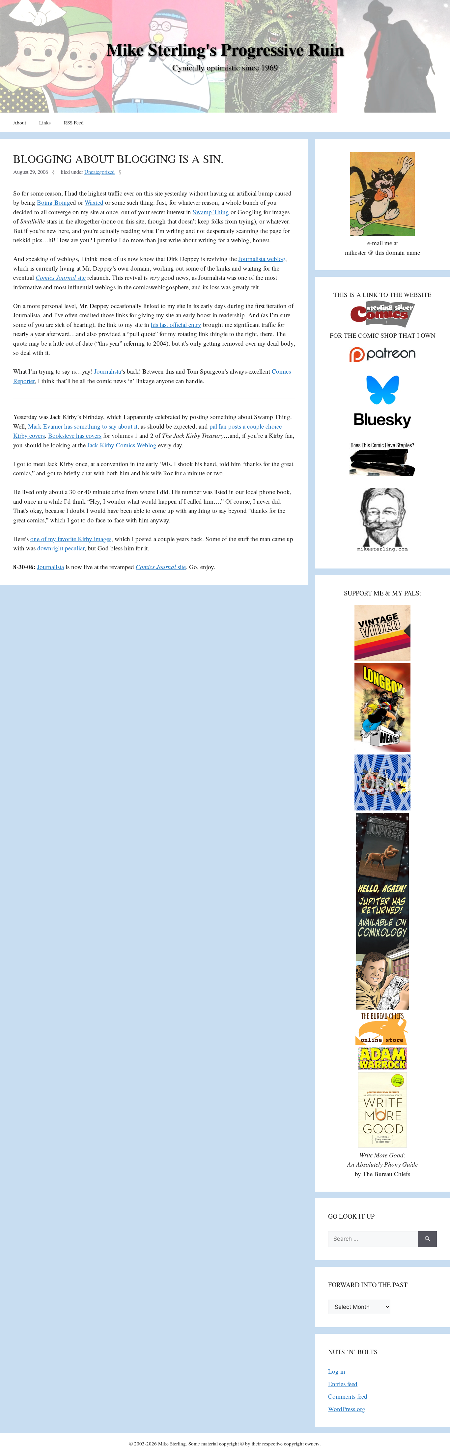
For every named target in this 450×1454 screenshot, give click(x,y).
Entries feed (342, 1384)
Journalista (107, 371)
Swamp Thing (211, 212)
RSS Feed (74, 122)
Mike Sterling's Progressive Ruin (225, 49)
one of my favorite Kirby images (70, 539)
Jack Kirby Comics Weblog (121, 445)
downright (50, 548)
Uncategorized (99, 171)
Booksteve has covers (74, 435)
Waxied (94, 202)
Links (45, 122)
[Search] (427, 1239)
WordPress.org (346, 1409)
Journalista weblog (262, 258)
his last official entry (176, 324)
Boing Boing (53, 202)
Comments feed (347, 1396)
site (61, 277)
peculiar (74, 548)
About (19, 122)
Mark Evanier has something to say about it (82, 426)
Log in (336, 1371)
